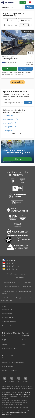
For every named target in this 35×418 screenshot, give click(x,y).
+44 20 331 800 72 (12, 260)
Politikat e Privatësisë (13, 412)
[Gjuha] (30, 2)
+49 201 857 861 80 (12, 266)
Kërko (30, 7)
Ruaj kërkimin (18, 82)
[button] (33, 2)
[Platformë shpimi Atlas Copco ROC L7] (17, 42)
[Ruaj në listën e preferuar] (31, 57)
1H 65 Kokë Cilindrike (17, 278)
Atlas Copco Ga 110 (9, 123)
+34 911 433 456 (11, 269)
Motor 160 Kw (26, 287)
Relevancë (26, 20)
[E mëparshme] (3, 42)
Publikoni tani (17, 159)
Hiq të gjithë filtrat (11, 25)
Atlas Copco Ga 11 (9, 115)
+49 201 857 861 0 (12, 263)
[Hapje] (17, 76)
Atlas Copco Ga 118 (9, 127)
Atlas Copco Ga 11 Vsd (10, 119)
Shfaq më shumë (18, 134)
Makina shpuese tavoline (11, 287)
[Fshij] (23, 7)
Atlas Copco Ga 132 (9, 131)
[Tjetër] (32, 42)
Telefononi (26, 69)
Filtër (10, 20)
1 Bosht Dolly (27, 282)
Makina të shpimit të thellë (11, 282)
